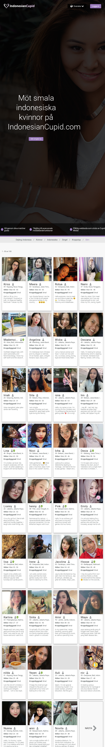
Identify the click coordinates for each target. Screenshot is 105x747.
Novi (32, 450)
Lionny (8, 506)
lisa (6, 561)
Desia (84, 450)
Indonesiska (52, 240)
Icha (57, 450)
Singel (64, 240)
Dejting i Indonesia (23, 240)
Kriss (7, 284)
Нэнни (85, 561)
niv (82, 672)
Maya (84, 617)
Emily (84, 506)
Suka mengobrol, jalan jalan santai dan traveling (13, 408)
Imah (7, 395)
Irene (32, 561)
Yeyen (33, 672)
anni (32, 728)
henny (33, 506)
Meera (33, 284)
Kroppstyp (76, 240)
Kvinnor (39, 240)
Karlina (8, 617)
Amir (58, 617)
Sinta (32, 617)
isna (57, 395)
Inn (82, 395)
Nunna (8, 728)
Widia (58, 339)
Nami (84, 284)
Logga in (95, 6)
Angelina (34, 339)
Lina (6, 450)
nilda (7, 672)
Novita (59, 728)
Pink (58, 506)
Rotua (58, 284)
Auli (57, 672)
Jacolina (60, 561)
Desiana (86, 339)
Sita (31, 395)
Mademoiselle (11, 339)
